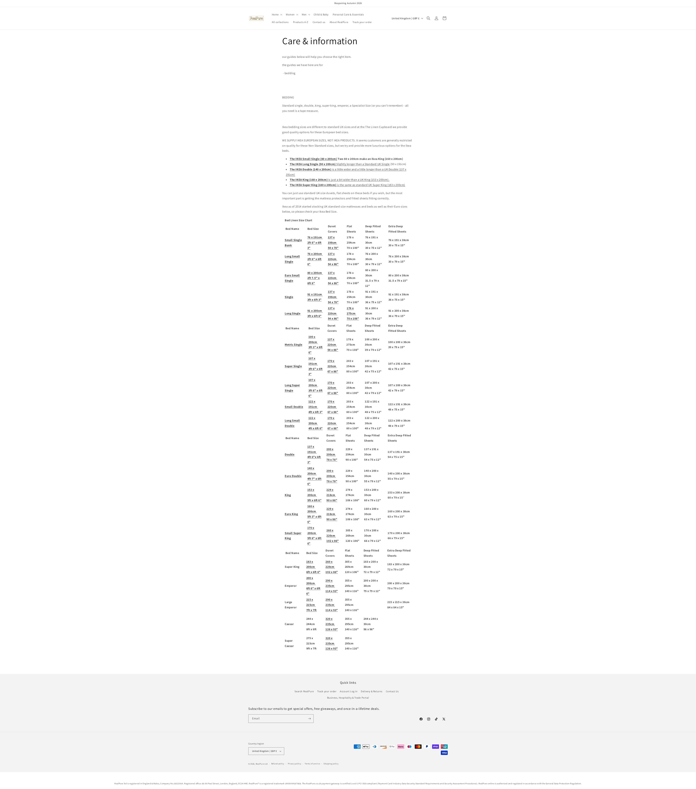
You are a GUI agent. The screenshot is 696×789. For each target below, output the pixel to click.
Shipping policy (331, 763)
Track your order (327, 691)
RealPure (260, 764)
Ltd (266, 764)
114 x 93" (332, 591)
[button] (277, 14)
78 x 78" (331, 460)
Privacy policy (294, 763)
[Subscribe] (309, 718)
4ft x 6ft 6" (315, 428)
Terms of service (312, 763)
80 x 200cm (315, 273)
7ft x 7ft (311, 610)
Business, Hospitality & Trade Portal (348, 697)
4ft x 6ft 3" (315, 412)
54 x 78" (333, 248)
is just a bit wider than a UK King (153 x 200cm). (339, 180)
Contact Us (392, 691)
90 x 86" (331, 500)
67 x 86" (333, 371)
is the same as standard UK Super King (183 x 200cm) (347, 185)
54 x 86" (333, 264)
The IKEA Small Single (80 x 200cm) (313, 159)
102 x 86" (332, 541)
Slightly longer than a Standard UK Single (340, 164)
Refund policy (277, 763)
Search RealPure (304, 691)
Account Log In (348, 691)
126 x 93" (332, 629)
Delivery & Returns (371, 691)
